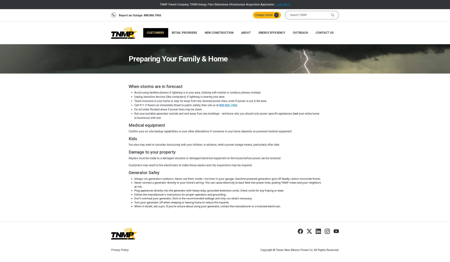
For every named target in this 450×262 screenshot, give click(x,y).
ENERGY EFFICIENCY (272, 32)
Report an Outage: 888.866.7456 (140, 15)
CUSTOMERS (156, 32)
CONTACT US (325, 32)
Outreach (301, 32)
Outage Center (264, 15)
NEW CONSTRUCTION (219, 32)
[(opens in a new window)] (300, 232)
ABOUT (246, 32)
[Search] (332, 15)
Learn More (283, 4)
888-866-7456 (228, 105)
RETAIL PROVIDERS (185, 32)
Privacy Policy (120, 250)
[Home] (124, 33)
